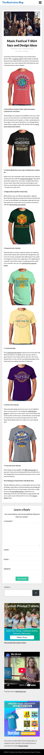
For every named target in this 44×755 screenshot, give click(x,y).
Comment (8, 521)
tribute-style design (26, 179)
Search (7, 587)
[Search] (35, 593)
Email (7, 559)
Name (7, 550)
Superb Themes (35, 752)
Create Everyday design (13, 352)
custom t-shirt (17, 59)
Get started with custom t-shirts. (15, 643)
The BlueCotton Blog (12, 2)
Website (7, 569)
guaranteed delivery (18, 491)
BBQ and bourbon (30, 470)
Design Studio (23, 746)
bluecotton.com (21, 691)
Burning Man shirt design (18, 204)
